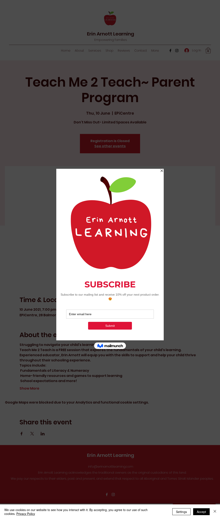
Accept (201, 512)
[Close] (214, 512)
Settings (181, 512)
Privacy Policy (25, 513)
